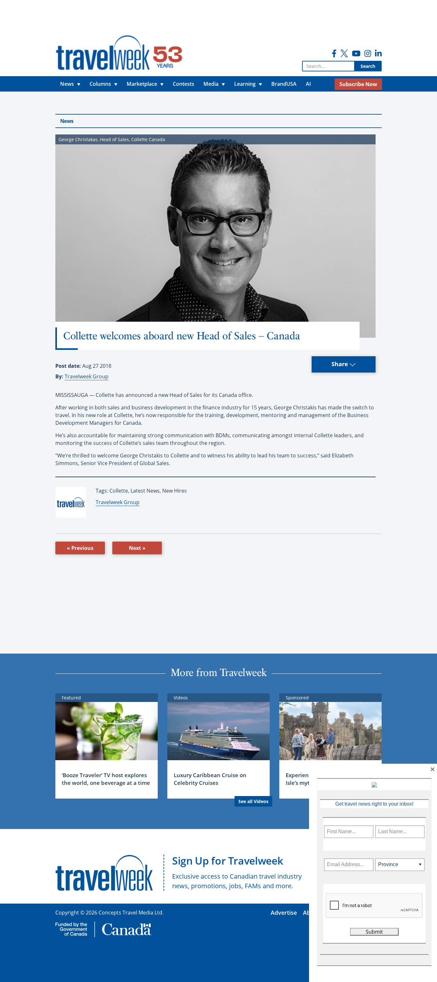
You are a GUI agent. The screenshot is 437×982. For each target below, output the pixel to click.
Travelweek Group (86, 376)
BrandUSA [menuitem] (284, 83)
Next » (137, 547)
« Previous (80, 547)
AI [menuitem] (308, 83)
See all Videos (253, 801)
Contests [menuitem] (183, 83)
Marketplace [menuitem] (142, 83)
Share (340, 364)
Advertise (284, 912)
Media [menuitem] (211, 83)
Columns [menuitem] (100, 83)
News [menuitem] (67, 83)
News (66, 121)
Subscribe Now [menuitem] (358, 84)
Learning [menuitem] (245, 83)
